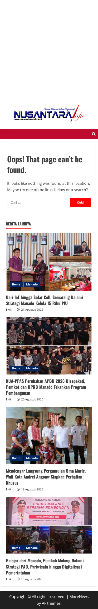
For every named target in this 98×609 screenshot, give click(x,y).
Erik (8, 310)
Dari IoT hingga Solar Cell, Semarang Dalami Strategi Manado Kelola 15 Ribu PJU (44, 300)
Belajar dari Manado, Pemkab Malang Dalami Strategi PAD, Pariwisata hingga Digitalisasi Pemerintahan (45, 566)
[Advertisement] (49, 49)
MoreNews (79, 596)
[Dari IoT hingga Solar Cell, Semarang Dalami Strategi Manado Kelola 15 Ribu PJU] (49, 261)
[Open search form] (94, 134)
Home (16, 284)
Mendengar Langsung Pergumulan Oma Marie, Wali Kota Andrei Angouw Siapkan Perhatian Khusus (46, 477)
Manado (32, 284)
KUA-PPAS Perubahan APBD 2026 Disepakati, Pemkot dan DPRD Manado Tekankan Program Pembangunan (46, 387)
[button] (8, 134)
